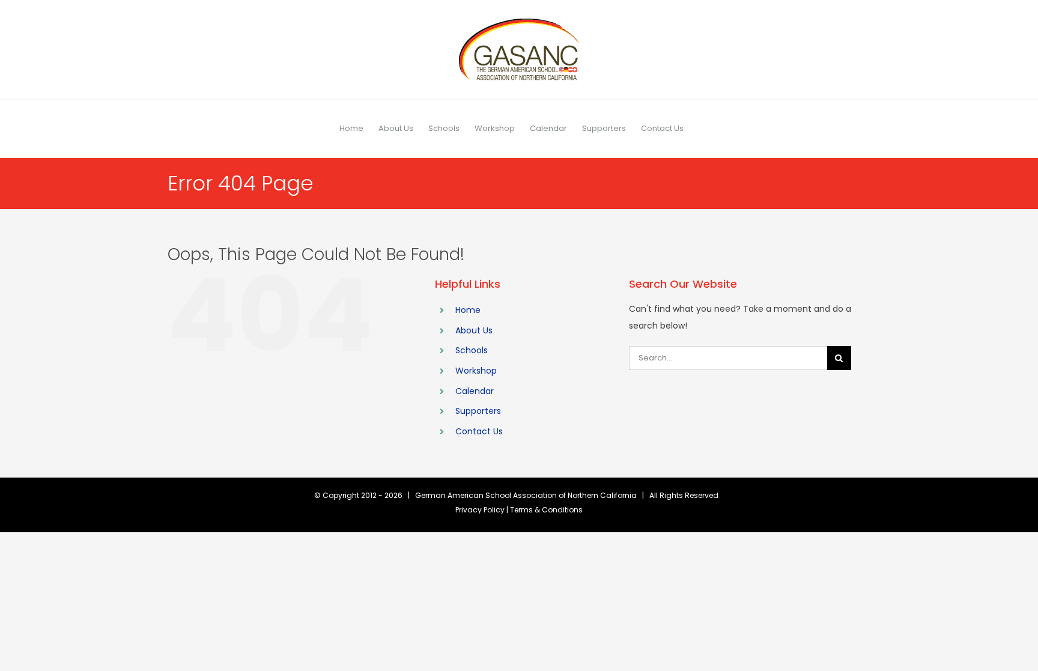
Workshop (476, 371)
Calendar (474, 391)
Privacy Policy (480, 510)
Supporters (478, 411)
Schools (471, 350)
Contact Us (479, 431)
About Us (474, 330)
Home (468, 310)
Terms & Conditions (546, 510)
